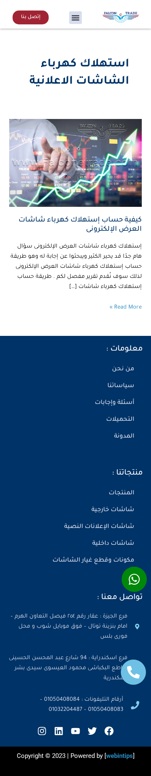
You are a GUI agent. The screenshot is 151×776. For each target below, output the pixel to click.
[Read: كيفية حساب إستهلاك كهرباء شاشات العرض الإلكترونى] (75, 163)
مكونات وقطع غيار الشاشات (93, 560)
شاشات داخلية (113, 544)
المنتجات (121, 493)
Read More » (125, 307)
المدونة (124, 436)
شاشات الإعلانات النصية (99, 527)
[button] (75, 17)
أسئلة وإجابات (114, 403)
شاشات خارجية (112, 510)
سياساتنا (120, 386)
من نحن (123, 369)
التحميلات (120, 420)
